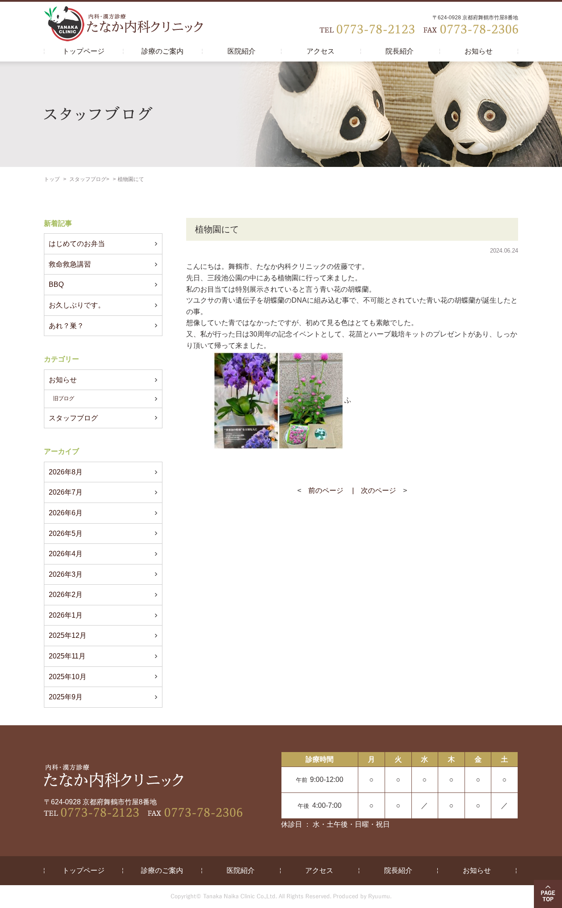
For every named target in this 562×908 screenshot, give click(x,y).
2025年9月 (66, 697)
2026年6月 (66, 513)
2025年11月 (67, 656)
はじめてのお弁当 (77, 243)
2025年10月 (67, 676)
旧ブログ (63, 398)
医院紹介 (241, 51)
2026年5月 (66, 533)
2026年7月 (66, 492)
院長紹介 (399, 51)
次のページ (378, 490)
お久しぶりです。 (77, 305)
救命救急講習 (70, 264)
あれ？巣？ (66, 325)
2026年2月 (66, 594)
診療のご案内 (162, 51)
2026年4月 (66, 553)
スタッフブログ (87, 179)
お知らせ (479, 51)
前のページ (325, 490)
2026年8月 (66, 472)
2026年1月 (66, 615)
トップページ (83, 51)
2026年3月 (66, 574)
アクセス (320, 51)
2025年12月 (67, 635)
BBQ (56, 284)
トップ (52, 179)
